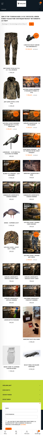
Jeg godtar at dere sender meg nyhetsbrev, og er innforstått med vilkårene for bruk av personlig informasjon (20, 423)
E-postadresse (9, 414)
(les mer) (23, 424)
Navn (7, 408)
